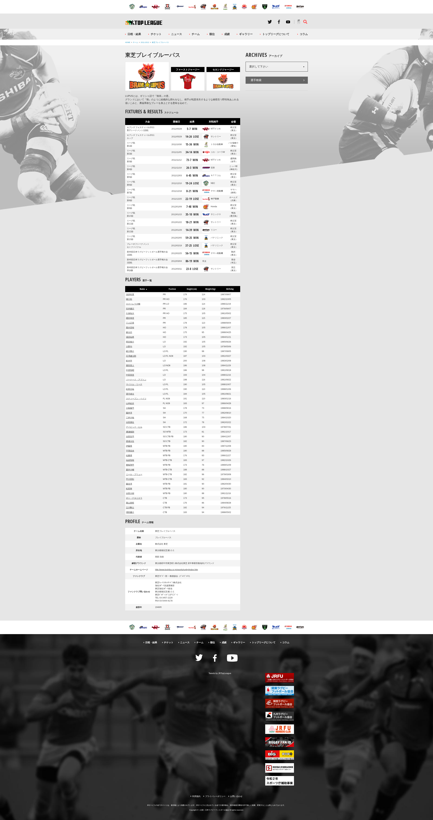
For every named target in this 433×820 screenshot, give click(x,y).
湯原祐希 (130, 337)
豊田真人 (130, 365)
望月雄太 (130, 394)
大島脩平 (130, 408)
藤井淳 (129, 413)
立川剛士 (130, 507)
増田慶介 (130, 512)
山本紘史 (130, 403)
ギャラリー (246, 34)
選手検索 (256, 80)
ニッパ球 (233, 167)
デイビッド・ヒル (134, 427)
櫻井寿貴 (130, 318)
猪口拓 (129, 299)
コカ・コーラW (218, 152)
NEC (213, 183)
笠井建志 (130, 309)
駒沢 (233, 253)
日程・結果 (134, 34)
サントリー (216, 136)
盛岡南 (233, 160)
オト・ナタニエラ (134, 498)
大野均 (129, 346)
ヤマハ (233, 191)
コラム (304, 34)
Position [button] (172, 289)
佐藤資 (129, 455)
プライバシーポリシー (215, 796)
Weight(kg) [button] (210, 289)
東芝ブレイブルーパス (160, 42)
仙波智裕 (130, 460)
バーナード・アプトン (136, 380)
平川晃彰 (130, 479)
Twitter (270, 22)
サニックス (216, 214)
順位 (212, 34)
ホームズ (233, 199)
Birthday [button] (230, 289)
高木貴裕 (130, 327)
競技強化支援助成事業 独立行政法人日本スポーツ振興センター (279, 768)
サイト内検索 (305, 22)
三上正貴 (130, 323)
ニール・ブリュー (134, 474)
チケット (156, 34)
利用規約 (196, 796)
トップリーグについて (275, 34)
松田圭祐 (130, 389)
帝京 (204, 261)
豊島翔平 (130, 465)
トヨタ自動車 (217, 144)
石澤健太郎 (131, 356)
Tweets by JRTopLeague (220, 673)
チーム (196, 34)
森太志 (129, 332)
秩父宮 (233, 129)
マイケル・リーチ (134, 384)
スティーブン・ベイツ (136, 398)
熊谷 (233, 261)
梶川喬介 (130, 351)
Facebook (279, 22)
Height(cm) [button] (192, 289)
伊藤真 (129, 446)
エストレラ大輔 (133, 304)
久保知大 (130, 313)
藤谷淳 (129, 484)
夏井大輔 (130, 470)
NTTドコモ (216, 129)
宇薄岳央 (130, 451)
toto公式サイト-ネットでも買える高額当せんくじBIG (279, 755)
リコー (214, 230)
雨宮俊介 (130, 342)
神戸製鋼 (215, 199)
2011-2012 (145, 42)
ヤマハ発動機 (217, 191)
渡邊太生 (130, 441)
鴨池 (233, 214)
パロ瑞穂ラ (233, 144)
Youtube (288, 22)
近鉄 (213, 167)
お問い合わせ (236, 796)
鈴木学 (129, 361)
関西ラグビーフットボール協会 (279, 703)
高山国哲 (130, 503)
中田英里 (130, 375)
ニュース (176, 34)
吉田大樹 (130, 493)
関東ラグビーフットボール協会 (279, 690)
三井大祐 (130, 417)
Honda (214, 206)
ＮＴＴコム (216, 175)
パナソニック (217, 237)
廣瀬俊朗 (130, 432)
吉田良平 (130, 436)
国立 (233, 269)
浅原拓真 (130, 294)
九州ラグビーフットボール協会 (279, 716)
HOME (127, 42)
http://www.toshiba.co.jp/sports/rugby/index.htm (176, 569)
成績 (227, 34)
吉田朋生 (130, 422)
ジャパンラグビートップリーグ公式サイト (143, 22)
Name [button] (142, 289)
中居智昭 (130, 370)
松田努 (129, 488)
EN (298, 23)
